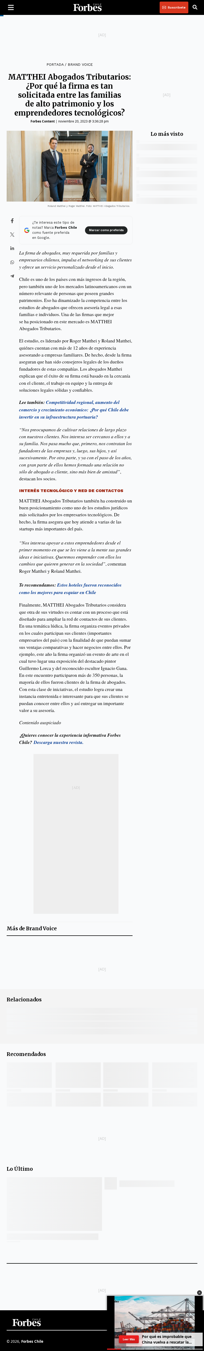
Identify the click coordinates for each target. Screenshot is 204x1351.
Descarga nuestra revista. (57, 742)
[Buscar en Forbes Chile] (195, 7)
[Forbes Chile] (87, 7)
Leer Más (129, 1339)
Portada (54, 64)
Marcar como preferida (106, 230)
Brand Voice (80, 64)
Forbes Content (43, 121)
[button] (199, 1292)
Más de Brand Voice (32, 929)
